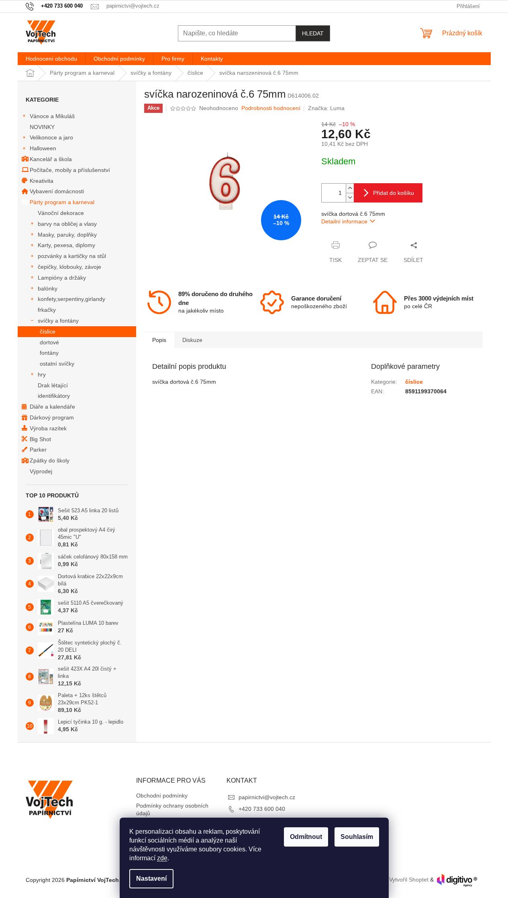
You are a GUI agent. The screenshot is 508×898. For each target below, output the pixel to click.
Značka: (326, 108)
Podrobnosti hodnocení (270, 108)
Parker (38, 449)
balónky (47, 288)
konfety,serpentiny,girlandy (71, 299)
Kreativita (41, 181)
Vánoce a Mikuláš (52, 116)
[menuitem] (51, 58)
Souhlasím (357, 836)
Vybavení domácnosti (57, 191)
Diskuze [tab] (192, 340)
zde (162, 858)
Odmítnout (306, 836)
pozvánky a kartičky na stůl (72, 256)
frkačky (47, 310)
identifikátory (54, 396)
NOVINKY (42, 127)
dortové (49, 342)
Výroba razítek (48, 428)
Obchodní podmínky (162, 795)
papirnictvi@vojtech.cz (267, 797)
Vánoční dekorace (61, 213)
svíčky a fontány (58, 320)
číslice (47, 331)
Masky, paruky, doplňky (67, 234)
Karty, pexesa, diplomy (66, 245)
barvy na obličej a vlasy (67, 224)
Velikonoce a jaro (51, 137)
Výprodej (41, 471)
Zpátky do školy (49, 460)
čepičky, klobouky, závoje (69, 267)
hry (42, 374)
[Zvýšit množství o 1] (350, 188)
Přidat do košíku (393, 193)
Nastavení (151, 878)
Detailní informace (344, 221)
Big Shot (40, 439)
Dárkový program (52, 417)
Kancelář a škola (51, 159)
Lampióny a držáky (62, 277)
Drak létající (53, 385)
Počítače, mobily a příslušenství (70, 170)
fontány (49, 353)
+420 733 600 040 (262, 809)
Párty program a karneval (62, 202)
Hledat (313, 33)
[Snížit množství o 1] (350, 197)
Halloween (43, 148)
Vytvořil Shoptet (408, 880)
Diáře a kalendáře (52, 406)
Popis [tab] (159, 340)
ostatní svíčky (57, 363)
